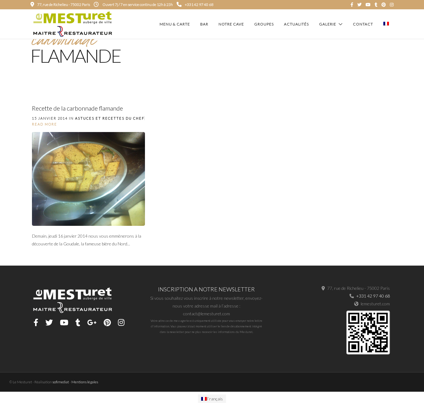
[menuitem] (212, 398)
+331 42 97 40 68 (199, 4)
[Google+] (92, 322)
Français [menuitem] (215, 398)
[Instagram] (392, 4)
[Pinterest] (383, 4)
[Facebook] (36, 322)
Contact (363, 24)
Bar (204, 24)
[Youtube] (368, 4)
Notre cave (231, 24)
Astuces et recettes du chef (109, 118)
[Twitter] (49, 322)
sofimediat (60, 382)
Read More (44, 124)
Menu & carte (175, 24)
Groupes (264, 24)
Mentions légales (84, 382)
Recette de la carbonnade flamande (77, 108)
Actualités (296, 24)
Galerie (327, 24)
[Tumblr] (376, 4)
